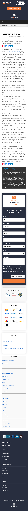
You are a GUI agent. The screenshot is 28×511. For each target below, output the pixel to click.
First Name (6, 216)
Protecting (4, 401)
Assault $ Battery (5, 473)
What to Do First (5, 453)
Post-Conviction (5, 398)
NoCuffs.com (5, 25)
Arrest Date (6, 243)
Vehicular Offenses (6, 417)
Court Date (6, 250)
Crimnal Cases (5, 468)
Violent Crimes (5, 420)
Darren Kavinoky (12, 36)
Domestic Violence (6, 370)
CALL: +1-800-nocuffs (14, 8)
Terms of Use (5, 490)
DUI (2, 454)
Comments (6, 257)
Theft (3, 410)
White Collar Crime (6, 426)
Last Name (6, 223)
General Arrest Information (8, 385)
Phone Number (7, 237)
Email (5, 230)
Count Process (5, 470)
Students (4, 407)
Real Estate (4, 404)
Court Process (5, 363)
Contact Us (4, 485)
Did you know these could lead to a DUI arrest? (13, 351)
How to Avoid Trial (7, 341)
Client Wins (4, 487)
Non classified (5, 395)
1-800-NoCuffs (11, 170)
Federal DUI (4, 459)
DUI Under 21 (4, 458)
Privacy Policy (5, 488)
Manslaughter (5, 392)
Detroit (3, 367)
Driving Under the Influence (8, 373)
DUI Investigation (5, 456)
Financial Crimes (5, 379)
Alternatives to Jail (7, 338)
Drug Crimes (5, 376)
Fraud (3, 382)
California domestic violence (13, 51)
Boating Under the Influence (8, 360)
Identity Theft (5, 388)
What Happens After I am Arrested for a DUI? (13, 348)
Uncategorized (5, 413)
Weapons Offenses (6, 423)
